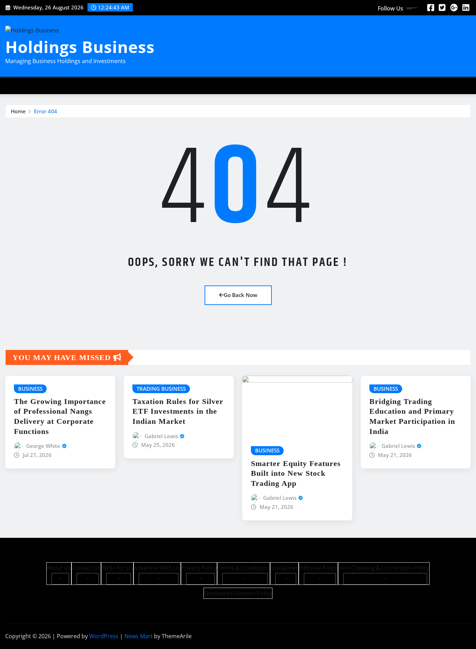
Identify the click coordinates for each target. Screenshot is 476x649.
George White (43, 445)
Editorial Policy (318, 568)
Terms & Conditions (243, 568)
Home (18, 111)
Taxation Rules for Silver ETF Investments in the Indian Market (177, 411)
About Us (59, 568)
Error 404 (45, 111)
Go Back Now (240, 294)
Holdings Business (80, 47)
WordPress (103, 636)
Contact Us (86, 568)
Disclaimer (284, 568)
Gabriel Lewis (161, 436)
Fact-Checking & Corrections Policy (383, 568)
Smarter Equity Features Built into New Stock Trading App (296, 473)
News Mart (138, 636)
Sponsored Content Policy (238, 593)
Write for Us (117, 568)
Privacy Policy (199, 568)
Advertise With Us (157, 568)
